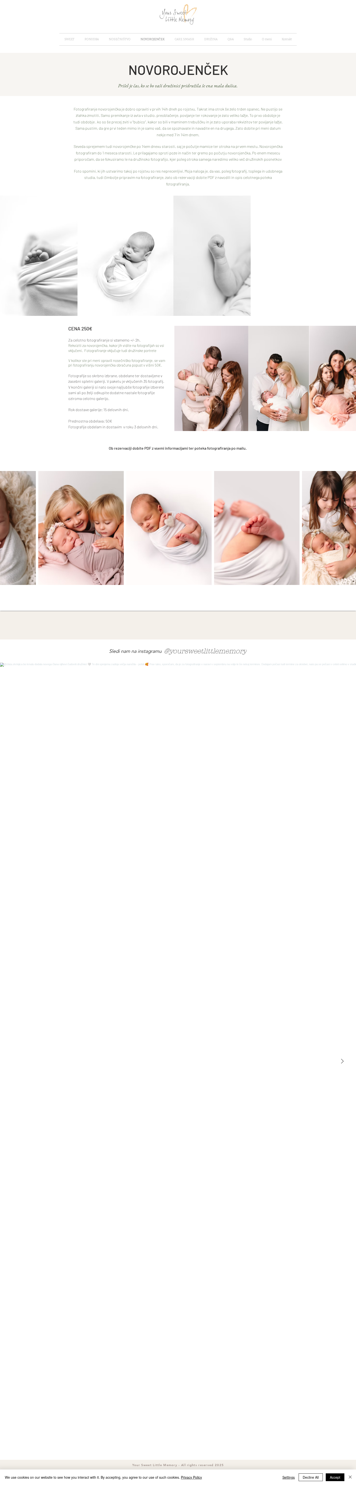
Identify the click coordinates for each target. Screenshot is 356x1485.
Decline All (311, 1477)
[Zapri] (350, 1477)
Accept (335, 1477)
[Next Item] (342, 1061)
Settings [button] (288, 1477)
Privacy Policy (191, 1477)
